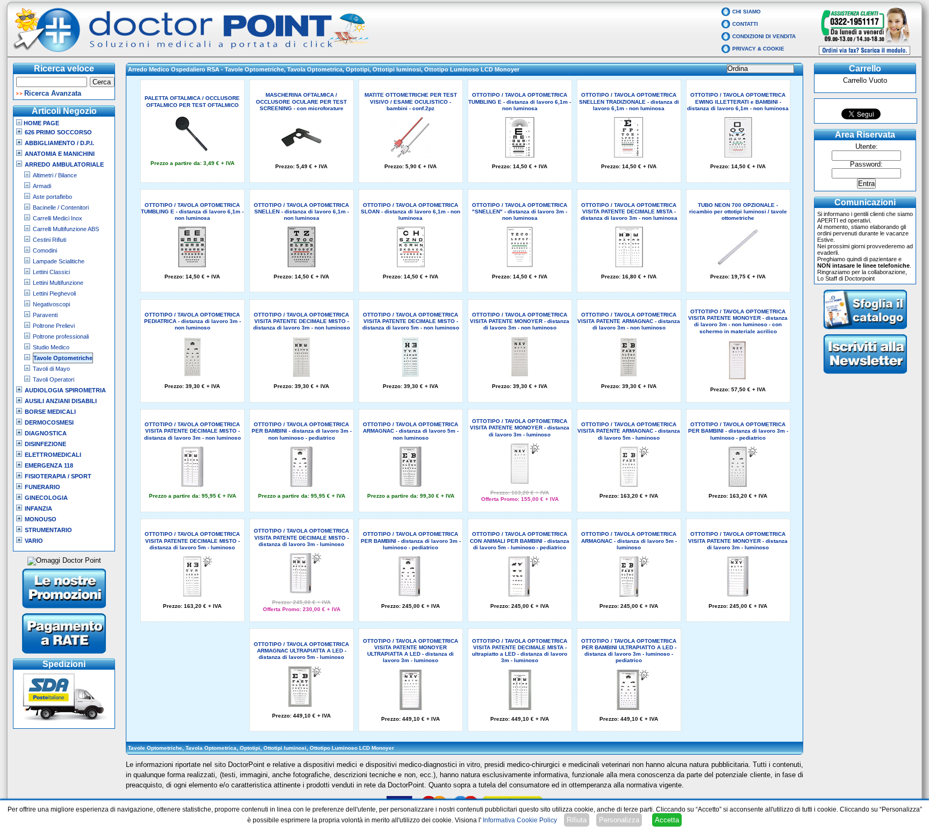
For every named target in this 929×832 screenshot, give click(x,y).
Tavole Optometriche (62, 358)
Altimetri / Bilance (55, 175)
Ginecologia (46, 497)
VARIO (34, 540)
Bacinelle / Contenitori (61, 207)
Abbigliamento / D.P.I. (59, 143)
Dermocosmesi (49, 422)
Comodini (45, 250)
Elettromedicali (53, 454)
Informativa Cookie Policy (520, 820)
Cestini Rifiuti (49, 239)
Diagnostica (46, 433)
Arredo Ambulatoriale (64, 164)
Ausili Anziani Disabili (61, 401)
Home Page (40, 123)
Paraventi (45, 315)
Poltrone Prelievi (54, 325)
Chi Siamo (746, 12)
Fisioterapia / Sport (58, 476)
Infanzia (38, 508)
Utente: (866, 146)
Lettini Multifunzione (58, 282)
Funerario (42, 487)
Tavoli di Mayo (51, 368)
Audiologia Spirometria (65, 390)
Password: (866, 164)
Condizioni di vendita (764, 36)
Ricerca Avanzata (52, 93)
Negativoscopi (51, 304)
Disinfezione (45, 444)
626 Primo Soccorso (58, 132)
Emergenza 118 (49, 465)
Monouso (40, 519)
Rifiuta (577, 820)
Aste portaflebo (52, 196)
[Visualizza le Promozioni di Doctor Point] (64, 609)
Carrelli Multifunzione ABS (66, 229)
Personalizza (619, 820)
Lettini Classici (51, 272)
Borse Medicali (50, 411)
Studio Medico (51, 347)
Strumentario (48, 530)
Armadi (42, 186)
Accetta (667, 820)
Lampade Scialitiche (58, 261)
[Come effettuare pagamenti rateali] (64, 654)
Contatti (745, 24)
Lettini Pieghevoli (54, 293)
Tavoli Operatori (53, 379)
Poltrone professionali (61, 336)
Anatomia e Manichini (60, 153)
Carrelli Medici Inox (57, 218)
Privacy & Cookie (758, 49)
